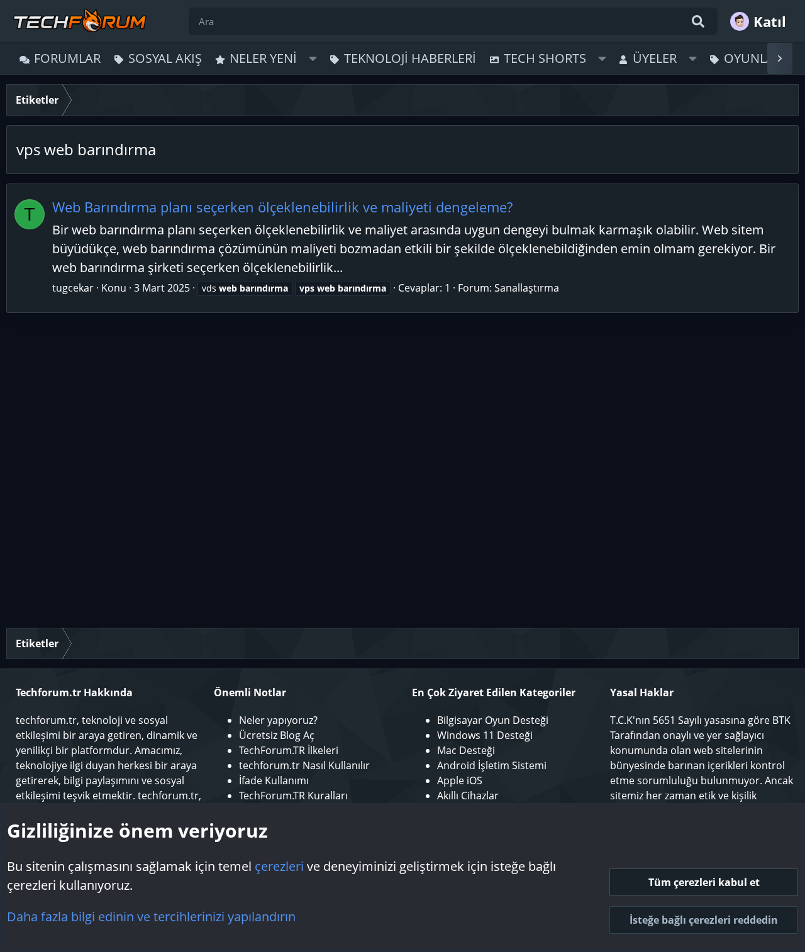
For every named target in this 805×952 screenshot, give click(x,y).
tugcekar (73, 288)
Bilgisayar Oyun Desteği (492, 720)
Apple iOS (459, 780)
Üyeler (655, 58)
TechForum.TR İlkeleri (288, 750)
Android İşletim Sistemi (492, 765)
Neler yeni (263, 58)
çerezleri (279, 866)
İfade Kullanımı (274, 780)
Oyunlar (753, 58)
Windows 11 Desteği (485, 735)
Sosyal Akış (165, 58)
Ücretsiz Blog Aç (276, 735)
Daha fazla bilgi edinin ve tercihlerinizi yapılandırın (151, 916)
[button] (313, 58)
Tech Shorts (545, 58)
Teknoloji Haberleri (410, 58)
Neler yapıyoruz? (278, 720)
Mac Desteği (466, 750)
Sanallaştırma (526, 288)
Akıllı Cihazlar (468, 795)
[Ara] (698, 21)
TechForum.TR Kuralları (293, 795)
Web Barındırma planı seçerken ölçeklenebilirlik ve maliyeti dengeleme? (282, 206)
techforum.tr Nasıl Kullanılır (304, 765)
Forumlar (67, 58)
